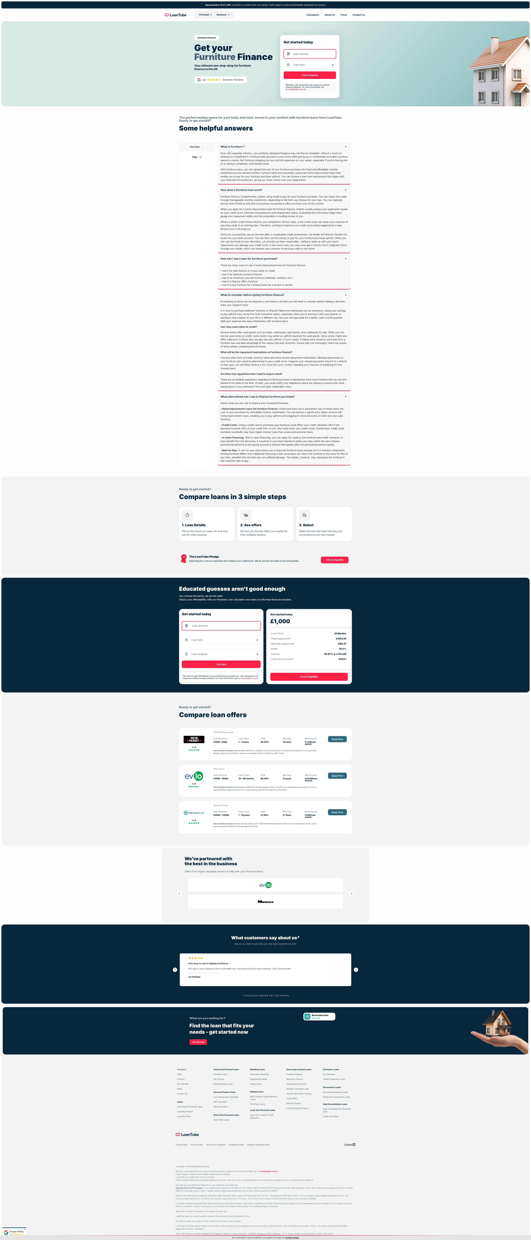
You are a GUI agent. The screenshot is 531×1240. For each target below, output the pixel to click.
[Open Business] (229, 15)
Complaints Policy (236, 902)
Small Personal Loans (223, 842)
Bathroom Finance (295, 837)
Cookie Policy (182, 902)
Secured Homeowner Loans (335, 850)
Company (181, 827)
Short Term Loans (221, 877)
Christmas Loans (257, 862)
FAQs (179, 832)
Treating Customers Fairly (258, 902)
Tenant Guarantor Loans (334, 837)
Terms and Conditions (216, 902)
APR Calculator (220, 860)
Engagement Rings (258, 837)
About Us (330, 14)
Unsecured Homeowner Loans (336, 855)
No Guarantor (329, 832)
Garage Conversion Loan (298, 846)
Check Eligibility (309, 75)
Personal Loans (220, 832)
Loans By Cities (184, 874)
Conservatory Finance (296, 842)
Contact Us (358, 14)
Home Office (292, 856)
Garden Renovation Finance (299, 851)
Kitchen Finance (294, 861)
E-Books (180, 837)
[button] (179, 651)
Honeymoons (256, 842)
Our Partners (182, 842)
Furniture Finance (294, 832)
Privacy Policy (197, 902)
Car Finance (219, 837)
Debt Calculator (221, 864)
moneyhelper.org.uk (269, 929)
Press (344, 14)
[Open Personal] (211, 15)
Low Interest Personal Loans (189, 864)
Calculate (221, 422)
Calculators (312, 14)
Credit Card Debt (331, 874)
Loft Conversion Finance (297, 866)
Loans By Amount (185, 869)
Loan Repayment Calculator (226, 855)
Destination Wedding (259, 832)
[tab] (197, 146)
